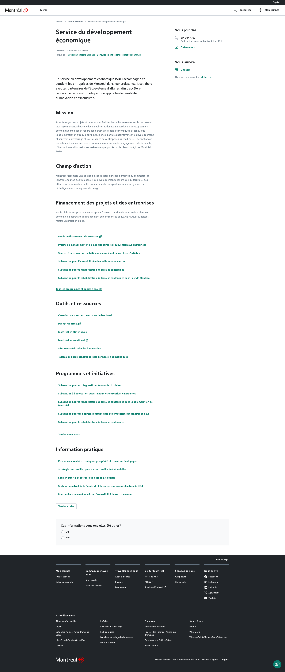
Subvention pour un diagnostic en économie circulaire (89, 385)
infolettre (205, 77)
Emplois (119, 582)
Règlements (180, 582)
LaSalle (104, 621)
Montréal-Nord (107, 642)
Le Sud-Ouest (107, 632)
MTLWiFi (149, 582)
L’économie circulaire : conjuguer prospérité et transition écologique (97, 461)
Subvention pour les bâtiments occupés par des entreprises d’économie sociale (103, 413)
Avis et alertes (63, 577)
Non (68, 537)
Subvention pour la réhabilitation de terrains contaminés (91, 422)
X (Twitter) (213, 593)
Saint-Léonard (196, 621)
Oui (67, 531)
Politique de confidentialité (186, 659)
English (276, 2)
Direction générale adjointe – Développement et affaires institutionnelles (104, 55)
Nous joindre (92, 580)
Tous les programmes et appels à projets (79, 289)
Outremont (150, 621)
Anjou (58, 626)
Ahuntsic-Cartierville (66, 621)
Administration (75, 21)
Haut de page (222, 559)
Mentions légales (210, 659)
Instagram (213, 582)
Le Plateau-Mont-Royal (111, 626)
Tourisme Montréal (154, 587)
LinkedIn (212, 587)
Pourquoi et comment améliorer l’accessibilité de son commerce (95, 494)
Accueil (59, 21)
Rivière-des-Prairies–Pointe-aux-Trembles (161, 633)
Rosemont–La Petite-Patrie (158, 640)
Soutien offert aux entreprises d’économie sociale (86, 477)
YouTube (212, 598)
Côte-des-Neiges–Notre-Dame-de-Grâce (73, 633)
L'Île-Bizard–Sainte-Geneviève (70, 640)
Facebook (213, 577)
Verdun (192, 626)
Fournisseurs (121, 587)
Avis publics (180, 577)
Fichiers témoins (162, 659)
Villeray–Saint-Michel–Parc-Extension (208, 637)
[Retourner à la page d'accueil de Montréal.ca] (16, 10)
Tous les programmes (69, 434)
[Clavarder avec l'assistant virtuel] (277, 664)
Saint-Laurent (152, 645)
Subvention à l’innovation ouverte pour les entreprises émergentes (97, 393)
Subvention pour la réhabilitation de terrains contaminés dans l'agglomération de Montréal (105, 404)
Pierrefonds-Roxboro (155, 626)
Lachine (59, 645)
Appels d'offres (122, 577)
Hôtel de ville (151, 577)
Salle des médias (94, 585)
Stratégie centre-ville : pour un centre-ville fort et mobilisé (92, 469)
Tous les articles (66, 506)
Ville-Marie (194, 632)
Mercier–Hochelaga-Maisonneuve (116, 637)
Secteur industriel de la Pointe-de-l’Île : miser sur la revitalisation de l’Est (100, 486)
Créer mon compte (64, 582)
